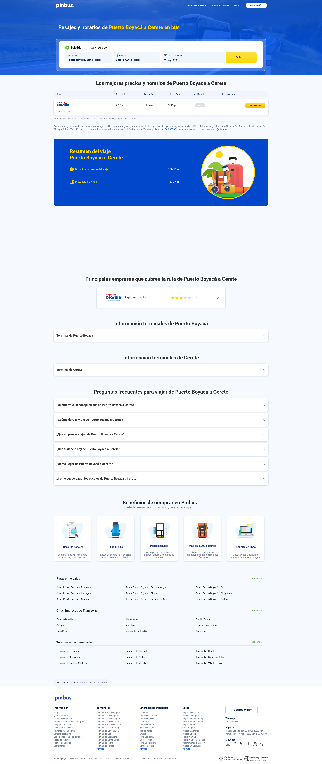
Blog (56, 713)
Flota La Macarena (148, 743)
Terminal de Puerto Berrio (139, 651)
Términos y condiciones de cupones (70, 722)
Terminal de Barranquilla (108, 731)
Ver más (100, 749)
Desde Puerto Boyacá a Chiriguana (214, 593)
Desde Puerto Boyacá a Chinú (141, 593)
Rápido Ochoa (146, 731)
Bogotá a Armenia (190, 731)
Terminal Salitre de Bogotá (108, 719)
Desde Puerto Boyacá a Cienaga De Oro (146, 599)
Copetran (144, 713)
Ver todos (257, 578)
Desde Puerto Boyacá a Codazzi (212, 599)
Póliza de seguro (61, 740)
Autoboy (130, 625)
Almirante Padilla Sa (136, 631)
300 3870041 (172, 129)
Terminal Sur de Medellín (108, 722)
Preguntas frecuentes (63, 725)
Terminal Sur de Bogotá (107, 716)
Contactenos (59, 746)
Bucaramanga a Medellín (193, 743)
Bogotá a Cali (188, 725)
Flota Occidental (147, 737)
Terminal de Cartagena (107, 737)
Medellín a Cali (189, 737)
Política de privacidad (63, 728)
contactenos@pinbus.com (217, 129)
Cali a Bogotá (188, 728)
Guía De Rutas (71, 682)
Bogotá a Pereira (190, 734)
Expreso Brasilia (64, 619)
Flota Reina (62, 631)
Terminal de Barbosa (136, 657)
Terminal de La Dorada (68, 651)
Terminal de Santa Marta (108, 740)
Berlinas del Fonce (148, 728)
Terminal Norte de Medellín (109, 725)
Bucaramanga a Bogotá (193, 722)
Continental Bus (147, 746)
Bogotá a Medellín (190, 713)
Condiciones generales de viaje (68, 737)
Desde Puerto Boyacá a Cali (210, 587)
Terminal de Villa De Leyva (209, 663)
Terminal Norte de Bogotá (108, 713)
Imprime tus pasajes (197, 5)
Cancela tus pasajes (220, 5)
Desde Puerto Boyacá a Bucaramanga (146, 587)
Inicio (59, 682)
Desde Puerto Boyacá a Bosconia (73, 587)
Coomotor (201, 631)
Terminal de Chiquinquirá (69, 657)
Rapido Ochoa (203, 619)
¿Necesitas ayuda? (241, 710)
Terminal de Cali (104, 734)
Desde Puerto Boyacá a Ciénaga (73, 599)
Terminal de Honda (205, 651)
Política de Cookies (62, 743)
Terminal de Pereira (105, 746)
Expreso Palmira (147, 725)
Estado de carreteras (63, 719)
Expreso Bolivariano (206, 625)
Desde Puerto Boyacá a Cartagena (74, 593)
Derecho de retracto (62, 734)
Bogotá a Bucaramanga (193, 719)
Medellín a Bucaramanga (193, 740)
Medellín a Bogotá (190, 716)
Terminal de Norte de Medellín (71, 663)
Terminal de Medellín (136, 663)
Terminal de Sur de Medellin (210, 657)
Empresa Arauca (147, 740)
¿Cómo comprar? (61, 716)
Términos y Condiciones (64, 731)
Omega (60, 625)
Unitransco (132, 619)
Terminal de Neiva (105, 743)
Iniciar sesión (256, 5)
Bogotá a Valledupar (191, 746)
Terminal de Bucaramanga (109, 728)
